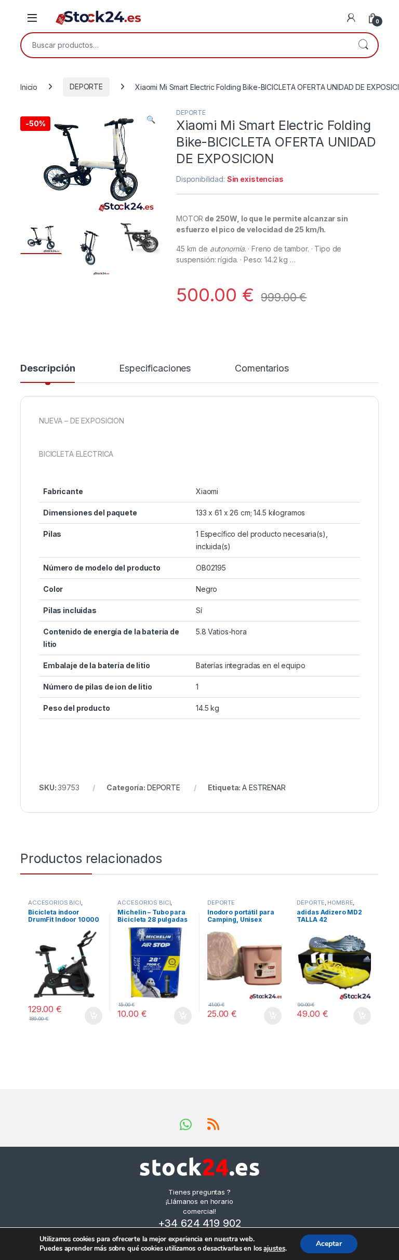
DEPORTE (86, 86)
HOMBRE (340, 902)
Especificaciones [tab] (155, 369)
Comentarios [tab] (261, 369)
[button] (151, 119)
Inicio (28, 86)
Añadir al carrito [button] (91, 1016)
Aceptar (329, 1244)
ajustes (274, 1248)
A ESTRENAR (264, 787)
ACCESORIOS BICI (54, 902)
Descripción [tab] (47, 369)
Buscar (363, 45)
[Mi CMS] (351, 17)
